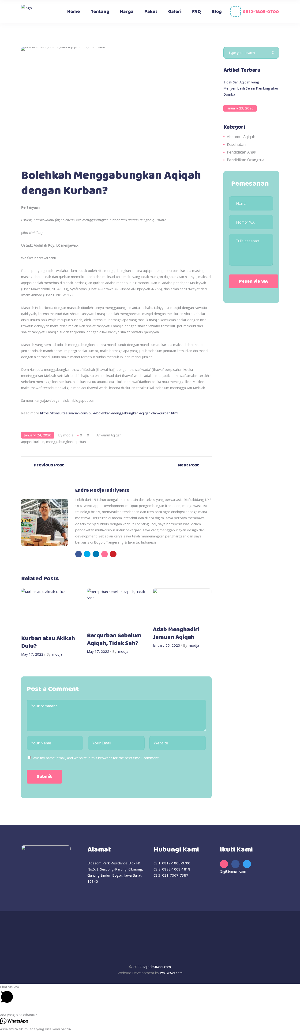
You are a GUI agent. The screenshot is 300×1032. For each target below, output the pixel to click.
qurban (80, 441)
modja (68, 435)
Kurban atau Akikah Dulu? (48, 642)
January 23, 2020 (240, 108)
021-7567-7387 (175, 875)
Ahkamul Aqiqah (109, 435)
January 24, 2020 (37, 435)
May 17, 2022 (32, 654)
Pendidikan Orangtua (245, 159)
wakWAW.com (171, 972)
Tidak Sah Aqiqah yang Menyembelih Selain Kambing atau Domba (250, 88)
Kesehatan (236, 144)
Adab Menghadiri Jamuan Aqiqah (176, 633)
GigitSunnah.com (233, 871)
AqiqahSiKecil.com (156, 966)
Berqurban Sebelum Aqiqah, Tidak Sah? (114, 639)
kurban (39, 441)
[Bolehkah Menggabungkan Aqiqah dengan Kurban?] (44, 522)
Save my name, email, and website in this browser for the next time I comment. (95, 757)
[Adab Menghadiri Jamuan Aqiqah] (182, 605)
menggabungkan (59, 441)
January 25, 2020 (166, 645)
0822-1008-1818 (176, 869)
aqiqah (26, 441)
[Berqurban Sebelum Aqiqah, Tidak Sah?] (116, 608)
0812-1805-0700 (261, 11)
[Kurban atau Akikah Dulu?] (50, 609)
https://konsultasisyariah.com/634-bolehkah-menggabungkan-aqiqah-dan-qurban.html (109, 413)
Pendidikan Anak (241, 152)
